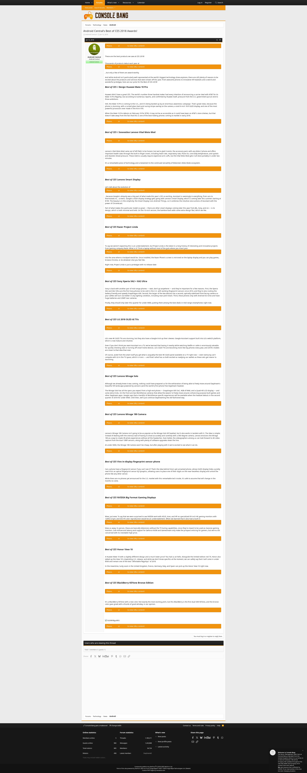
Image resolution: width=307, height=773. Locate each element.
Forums (99, 2)
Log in (115, 46)
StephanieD (147, 753)
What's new (112, 2)
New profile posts (164, 742)
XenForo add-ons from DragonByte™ (146, 768)
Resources (127, 2)
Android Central (91, 34)
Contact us (187, 725)
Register (123, 46)
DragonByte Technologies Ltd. (175, 768)
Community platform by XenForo (154, 766)
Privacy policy (210, 725)
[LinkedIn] (103, 656)
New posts (88, 8)
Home (87, 2)
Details (188, 768)
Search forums (99, 8)
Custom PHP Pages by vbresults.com (153, 770)
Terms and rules (198, 725)
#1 (220, 40)
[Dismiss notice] (303, 751)
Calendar (141, 2)
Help (218, 725)
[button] (92, 2)
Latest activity (163, 747)
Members (110, 8)
